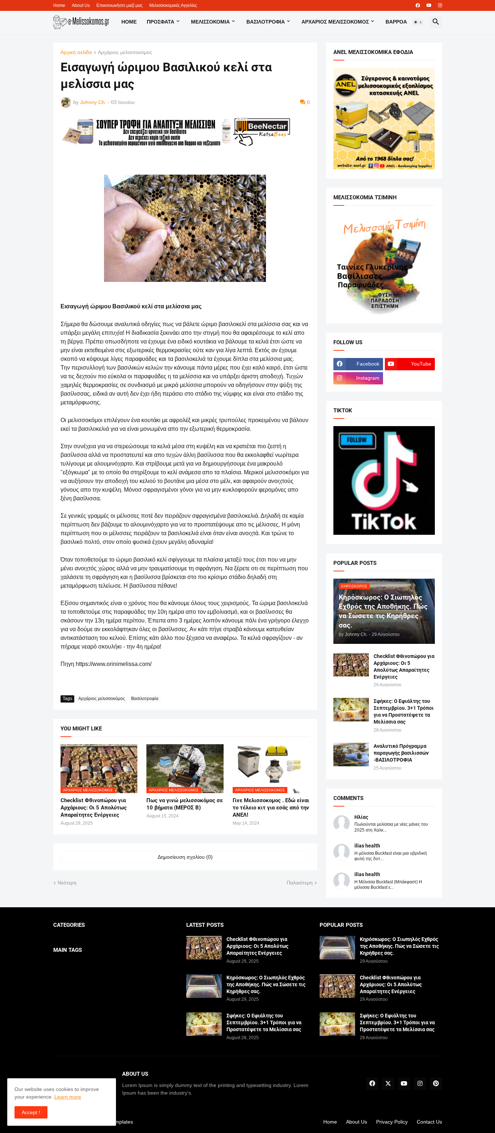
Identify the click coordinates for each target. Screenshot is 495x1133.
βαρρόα (396, 22)
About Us (81, 5)
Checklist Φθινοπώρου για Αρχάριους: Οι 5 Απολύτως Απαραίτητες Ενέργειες (94, 807)
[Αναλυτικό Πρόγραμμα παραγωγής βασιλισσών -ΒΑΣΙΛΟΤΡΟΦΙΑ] (351, 754)
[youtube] (429, 5)
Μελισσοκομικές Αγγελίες (173, 5)
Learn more (67, 1097)
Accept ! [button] (31, 1112)
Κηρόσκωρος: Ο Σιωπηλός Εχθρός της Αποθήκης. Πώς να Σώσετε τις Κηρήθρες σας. (265, 984)
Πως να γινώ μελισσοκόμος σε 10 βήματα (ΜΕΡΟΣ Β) (184, 804)
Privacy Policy (392, 1122)
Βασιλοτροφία (265, 22)
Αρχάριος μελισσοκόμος (125, 52)
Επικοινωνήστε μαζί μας (119, 5)
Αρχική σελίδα (76, 52)
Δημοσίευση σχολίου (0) (185, 857)
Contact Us (429, 1122)
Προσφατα (160, 22)
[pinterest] (436, 1084)
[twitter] (388, 1084)
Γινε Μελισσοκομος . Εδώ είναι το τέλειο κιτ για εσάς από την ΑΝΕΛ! (271, 807)
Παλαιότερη (300, 883)
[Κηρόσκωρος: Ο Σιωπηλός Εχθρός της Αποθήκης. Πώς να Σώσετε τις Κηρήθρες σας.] (204, 986)
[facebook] (418, 5)
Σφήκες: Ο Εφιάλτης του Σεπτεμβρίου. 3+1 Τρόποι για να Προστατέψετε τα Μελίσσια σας (404, 711)
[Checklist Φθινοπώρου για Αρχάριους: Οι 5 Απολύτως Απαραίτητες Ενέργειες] (351, 664)
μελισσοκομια (210, 22)
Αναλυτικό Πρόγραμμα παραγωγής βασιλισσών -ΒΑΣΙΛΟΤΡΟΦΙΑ (401, 753)
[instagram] (440, 5)
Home (59, 5)
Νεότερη (67, 883)
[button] (418, 22)
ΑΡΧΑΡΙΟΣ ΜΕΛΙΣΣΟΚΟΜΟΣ (335, 22)
